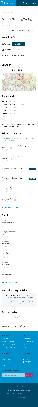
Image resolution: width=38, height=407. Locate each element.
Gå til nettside (16, 50)
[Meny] (33, 3)
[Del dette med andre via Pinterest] (24, 326)
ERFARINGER (20, 30)
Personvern (20, 393)
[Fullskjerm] (34, 74)
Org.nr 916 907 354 (19, 397)
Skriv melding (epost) (18, 55)
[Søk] (25, 3)
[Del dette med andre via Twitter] (15, 326)
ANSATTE (29, 30)
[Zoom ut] (3, 77)
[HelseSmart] (8, 3)
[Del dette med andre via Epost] (20, 326)
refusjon (32, 138)
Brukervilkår (10, 393)
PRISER (12, 30)
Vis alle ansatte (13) (9, 282)
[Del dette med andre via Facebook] (11, 326)
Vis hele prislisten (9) (9, 207)
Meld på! (29, 375)
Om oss (29, 393)
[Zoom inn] (3, 74)
